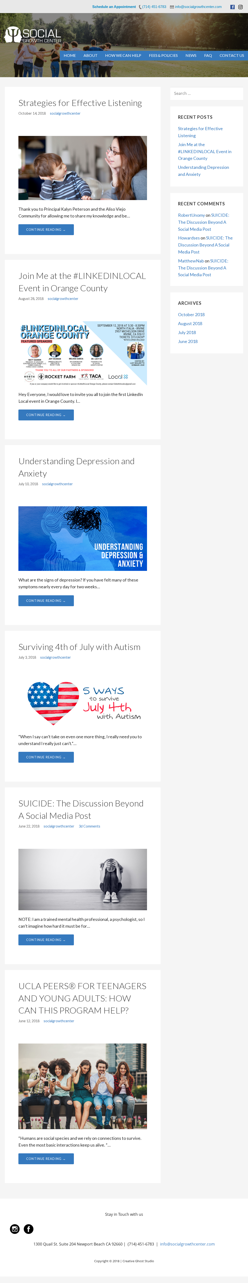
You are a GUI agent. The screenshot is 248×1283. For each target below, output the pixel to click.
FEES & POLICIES (163, 55)
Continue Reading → (46, 229)
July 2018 (187, 332)
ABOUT (90, 55)
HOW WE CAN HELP (123, 55)
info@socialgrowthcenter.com (187, 1244)
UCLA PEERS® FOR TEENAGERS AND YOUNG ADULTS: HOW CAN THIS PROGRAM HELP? (82, 997)
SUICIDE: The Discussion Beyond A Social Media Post (203, 222)
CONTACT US (232, 55)
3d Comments (89, 826)
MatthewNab (191, 260)
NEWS (191, 55)
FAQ (208, 55)
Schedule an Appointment (114, 7)
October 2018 (191, 314)
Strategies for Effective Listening (80, 102)
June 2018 (188, 341)
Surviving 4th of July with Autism (79, 646)
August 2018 (190, 323)
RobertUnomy (191, 215)
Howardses (189, 237)
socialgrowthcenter (65, 113)
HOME (70, 55)
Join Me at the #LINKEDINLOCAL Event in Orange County (205, 151)
